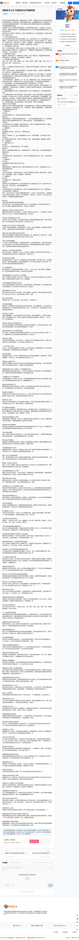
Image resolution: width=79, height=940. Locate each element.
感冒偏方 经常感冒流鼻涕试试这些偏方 (15, 853)
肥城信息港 (11, 937)
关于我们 (74, 932)
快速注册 (76, 3)
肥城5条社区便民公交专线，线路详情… (66, 34)
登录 (70, 3)
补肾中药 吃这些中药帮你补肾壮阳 (41, 853)
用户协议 (56, 932)
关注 (74, 9)
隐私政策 (65, 932)
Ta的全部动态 (67, 45)
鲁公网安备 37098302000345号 (37, 937)
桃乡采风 (54, 3)
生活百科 (5, 13)
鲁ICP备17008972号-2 (21, 937)
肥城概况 (65, 104)
